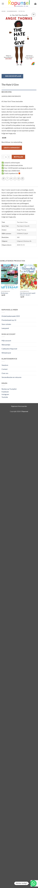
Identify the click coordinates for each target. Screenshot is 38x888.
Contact (4, 369)
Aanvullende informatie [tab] (11, 96)
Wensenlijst (6, 345)
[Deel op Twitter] (11, 178)
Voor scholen (6, 324)
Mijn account (6, 341)
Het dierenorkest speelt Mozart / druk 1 (27, 294)
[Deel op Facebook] (7, 178)
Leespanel (5, 328)
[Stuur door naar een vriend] (15, 178)
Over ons (5, 373)
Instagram (5, 394)
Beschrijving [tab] (7, 92)
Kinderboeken (12, 11)
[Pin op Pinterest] (18, 178)
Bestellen (18, 157)
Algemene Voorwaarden (19, 406)
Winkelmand (6, 353)
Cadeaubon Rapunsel (9, 349)
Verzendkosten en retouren (11, 377)
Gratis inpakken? (12, 148)
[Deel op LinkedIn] (22, 178)
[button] (3, 3)
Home (3, 11)
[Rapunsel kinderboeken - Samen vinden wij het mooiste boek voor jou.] (19, 3)
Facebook (5, 392)
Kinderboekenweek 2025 (11, 316)
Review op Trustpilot (9, 389)
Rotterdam (4, 293)
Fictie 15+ (22, 11)
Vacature (5, 365)
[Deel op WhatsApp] (3, 178)
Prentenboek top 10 (9, 320)
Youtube (5, 397)
